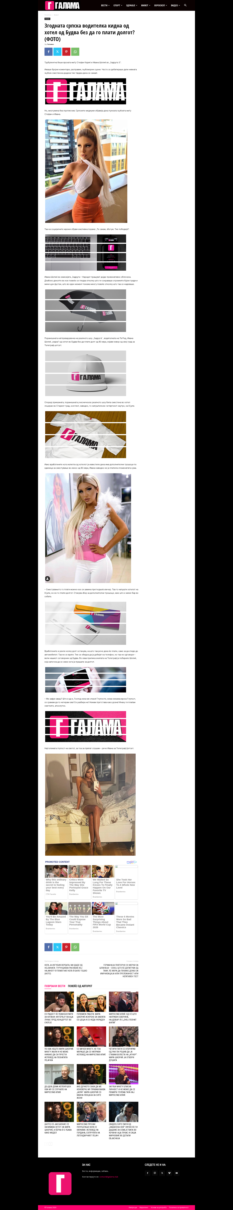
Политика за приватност (179, 1207)
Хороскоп (159, 5)
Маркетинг (144, 1207)
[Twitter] (57, 52)
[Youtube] (176, 1173)
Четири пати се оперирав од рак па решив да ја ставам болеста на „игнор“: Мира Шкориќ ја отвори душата (123, 1055)
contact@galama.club (108, 1176)
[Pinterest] (66, 52)
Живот (144, 5)
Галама (50, 44)
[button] (185, 5)
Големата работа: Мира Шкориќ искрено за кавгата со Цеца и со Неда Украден (91, 1017)
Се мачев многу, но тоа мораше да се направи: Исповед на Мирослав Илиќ (91, 1052)
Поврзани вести (54, 986)
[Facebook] (48, 52)
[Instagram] (154, 1173)
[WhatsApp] (75, 52)
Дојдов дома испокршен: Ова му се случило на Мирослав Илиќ (57, 1089)
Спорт (117, 5)
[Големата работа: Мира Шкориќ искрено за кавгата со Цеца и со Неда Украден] (91, 1002)
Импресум (133, 1207)
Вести (104, 5)
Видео (174, 5)
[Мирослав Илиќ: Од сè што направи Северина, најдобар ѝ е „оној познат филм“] (123, 1002)
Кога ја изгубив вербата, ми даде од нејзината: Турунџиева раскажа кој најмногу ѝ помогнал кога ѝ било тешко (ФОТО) (65, 969)
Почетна (47, 15)
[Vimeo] (169, 1173)
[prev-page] (46, 1144)
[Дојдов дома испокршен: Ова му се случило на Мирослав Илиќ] (59, 1074)
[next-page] (50, 1144)
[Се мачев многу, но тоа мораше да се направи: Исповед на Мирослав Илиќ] (91, 1036)
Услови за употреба (159, 1207)
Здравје (130, 5)
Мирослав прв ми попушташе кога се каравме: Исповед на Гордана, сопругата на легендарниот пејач (88, 1130)
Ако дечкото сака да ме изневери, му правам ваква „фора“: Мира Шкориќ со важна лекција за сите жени (91, 1092)
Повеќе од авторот (80, 986)
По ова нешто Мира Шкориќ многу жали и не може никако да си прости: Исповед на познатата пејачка (58, 1055)
